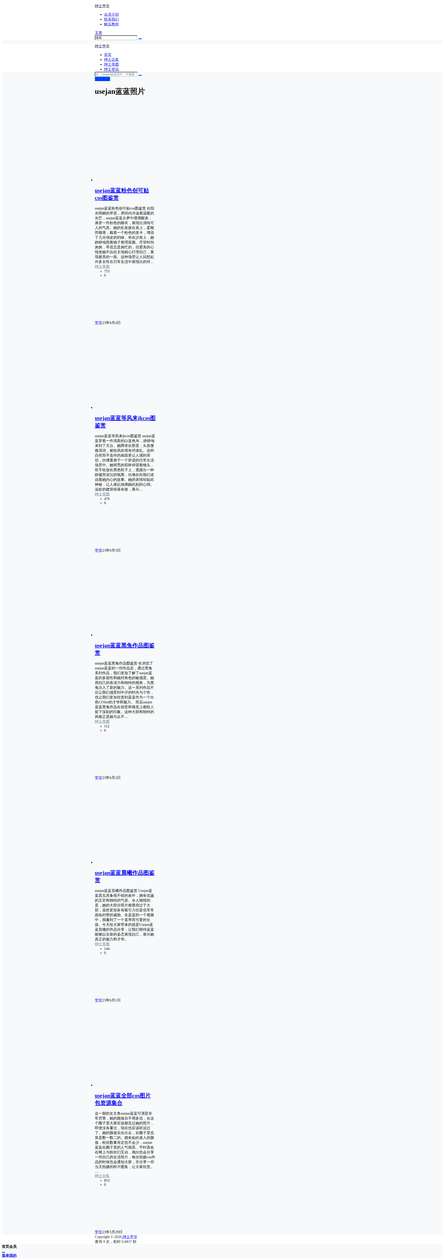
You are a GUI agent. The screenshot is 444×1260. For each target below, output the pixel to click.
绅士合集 (102, 1176)
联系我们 (111, 19)
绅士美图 (102, 266)
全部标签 (102, 79)
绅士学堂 (129, 1237)
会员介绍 (111, 14)
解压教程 (111, 24)
